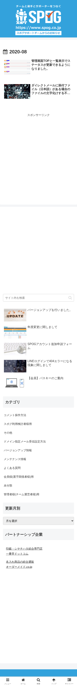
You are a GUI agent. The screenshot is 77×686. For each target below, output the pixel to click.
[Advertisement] (38, 156)
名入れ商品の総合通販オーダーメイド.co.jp (20, 564)
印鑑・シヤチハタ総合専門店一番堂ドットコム (24, 551)
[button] (70, 298)
